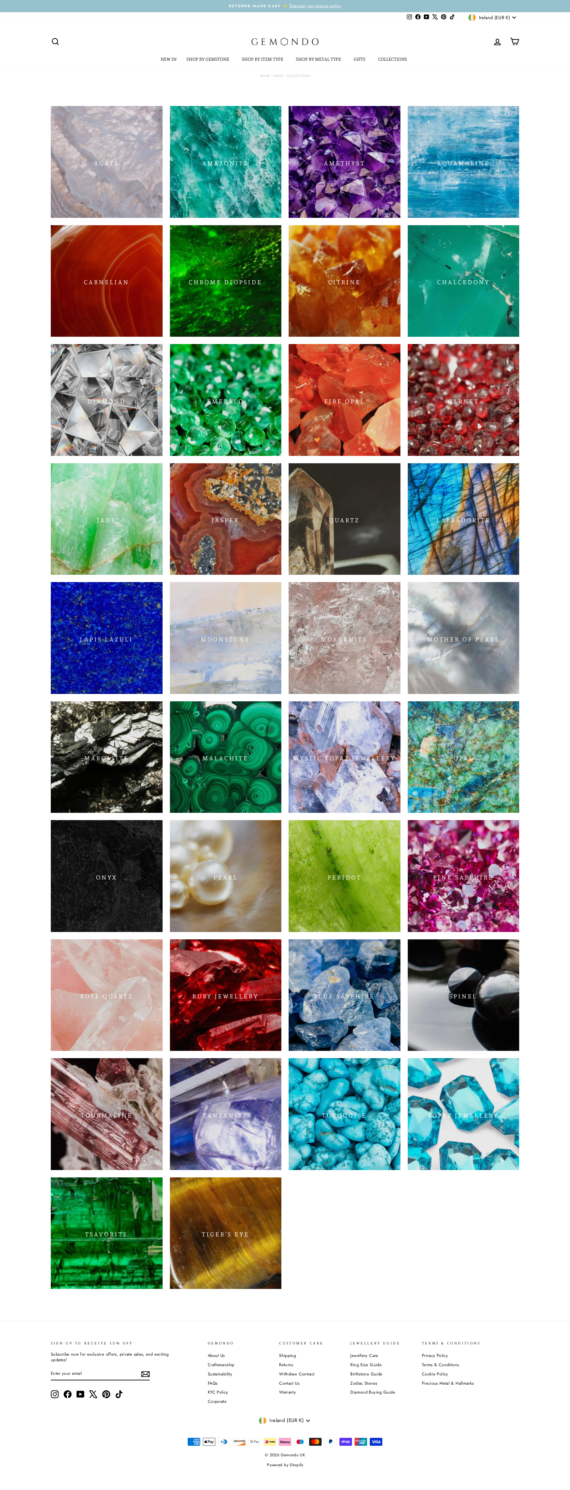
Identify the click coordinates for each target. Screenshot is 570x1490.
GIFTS (360, 59)
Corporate (217, 1401)
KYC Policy (218, 1392)
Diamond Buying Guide (372, 1392)
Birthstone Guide (366, 1374)
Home (265, 75)
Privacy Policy (435, 1355)
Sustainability (220, 1374)
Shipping (287, 1355)
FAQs (213, 1383)
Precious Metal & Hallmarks (448, 1383)
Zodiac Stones (363, 1383)
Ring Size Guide (366, 1365)
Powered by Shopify (285, 1465)
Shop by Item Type (263, 59)
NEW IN (168, 59)
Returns (286, 1365)
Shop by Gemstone (208, 59)
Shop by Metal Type (319, 59)
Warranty (287, 1392)
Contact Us (289, 1383)
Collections (393, 59)
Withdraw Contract (296, 1374)
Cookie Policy (435, 1374)
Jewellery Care (364, 1355)
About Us (216, 1355)
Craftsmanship (221, 1365)
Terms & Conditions (440, 1365)
